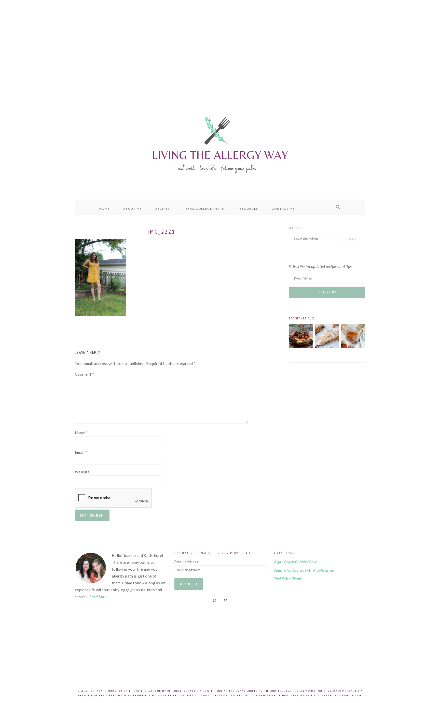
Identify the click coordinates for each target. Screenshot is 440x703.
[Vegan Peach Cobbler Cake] (301, 346)
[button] (338, 207)
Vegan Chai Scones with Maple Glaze (303, 570)
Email (81, 452)
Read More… (99, 596)
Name (81, 432)
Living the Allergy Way (220, 144)
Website (82, 472)
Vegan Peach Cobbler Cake (295, 561)
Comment (84, 374)
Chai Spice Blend (287, 578)
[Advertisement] (220, 45)
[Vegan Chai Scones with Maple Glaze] (327, 346)
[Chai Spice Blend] (353, 346)
